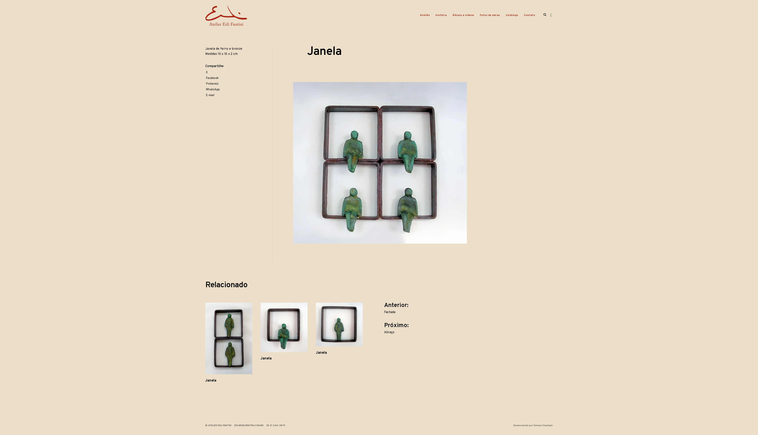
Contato (529, 15)
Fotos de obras (490, 15)
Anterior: (397, 307)
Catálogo (512, 15)
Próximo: (397, 327)
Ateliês (425, 15)
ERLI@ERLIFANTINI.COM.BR (249, 425)
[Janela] (228, 338)
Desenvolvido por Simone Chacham (533, 425)
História (441, 15)
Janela (210, 380)
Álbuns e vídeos (463, 15)
